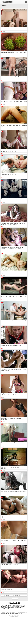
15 (13, 598)
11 (25, 595)
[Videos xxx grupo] (7, 2)
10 (22, 595)
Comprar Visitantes (14, 616)
